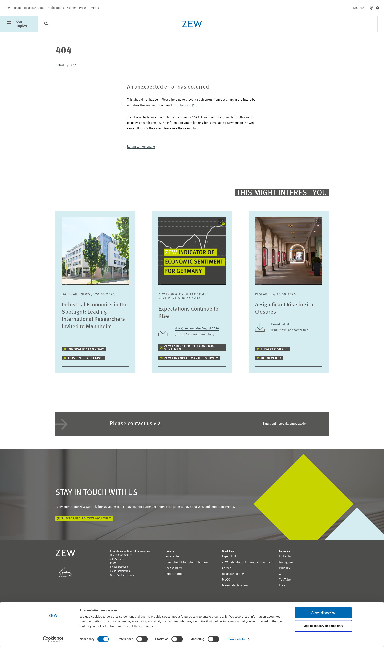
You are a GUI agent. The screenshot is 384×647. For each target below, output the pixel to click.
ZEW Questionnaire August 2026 (197, 328)
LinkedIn (285, 556)
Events (94, 8)
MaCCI (226, 579)
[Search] (46, 24)
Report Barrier (174, 574)
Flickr (282, 585)
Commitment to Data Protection (186, 562)
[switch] (142, 639)
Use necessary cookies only (323, 625)
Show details (235, 639)
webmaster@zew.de (190, 105)
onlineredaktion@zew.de (284, 423)
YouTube (285, 579)
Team (17, 8)
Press (83, 8)
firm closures (274, 349)
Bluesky (284, 568)
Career (71, 8)
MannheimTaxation (235, 585)
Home (60, 65)
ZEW (8, 8)
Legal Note (172, 556)
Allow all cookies (323, 612)
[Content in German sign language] (371, 8)
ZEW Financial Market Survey (191, 358)
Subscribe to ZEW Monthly (86, 518)
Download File (280, 324)
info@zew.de (117, 559)
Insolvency (271, 358)
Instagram (286, 562)
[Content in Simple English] (378, 8)
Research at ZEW (233, 574)
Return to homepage (141, 146)
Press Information (120, 571)
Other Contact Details (122, 575)
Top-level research (86, 358)
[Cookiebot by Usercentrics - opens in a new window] (53, 639)
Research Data (34, 8)
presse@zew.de (119, 567)
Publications (55, 8)
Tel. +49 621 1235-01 (121, 555)
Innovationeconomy (86, 349)
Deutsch (359, 8)
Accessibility (173, 568)
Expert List (229, 556)
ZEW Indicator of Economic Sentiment (189, 348)
